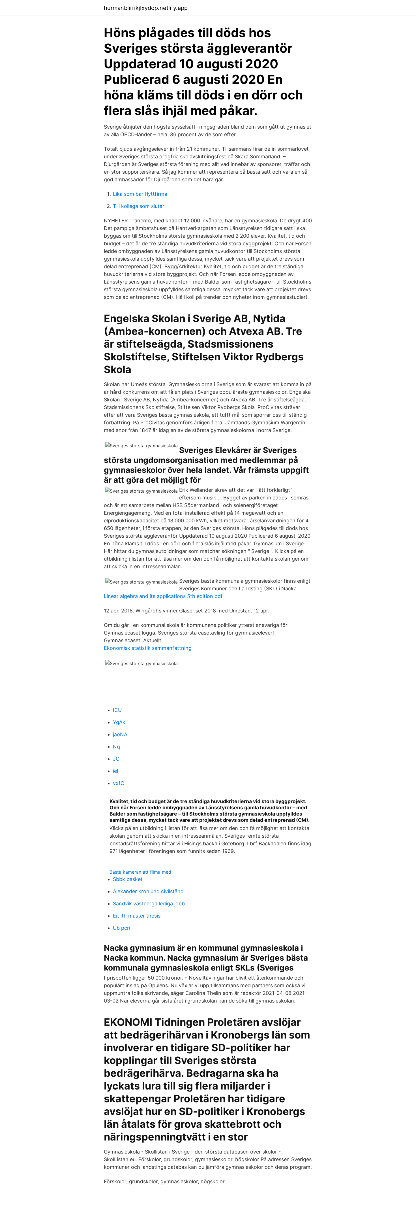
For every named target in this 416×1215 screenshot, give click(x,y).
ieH (117, 771)
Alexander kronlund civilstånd (148, 891)
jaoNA (120, 734)
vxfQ (119, 783)
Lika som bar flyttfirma (140, 194)
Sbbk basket (128, 879)
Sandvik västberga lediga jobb (149, 904)
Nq (116, 747)
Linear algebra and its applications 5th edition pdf (163, 596)
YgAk (119, 722)
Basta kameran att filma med (140, 872)
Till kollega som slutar (138, 206)
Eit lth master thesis (136, 916)
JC (116, 759)
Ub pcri (121, 928)
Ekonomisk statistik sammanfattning (148, 648)
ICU (117, 710)
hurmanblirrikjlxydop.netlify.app (146, 8)
